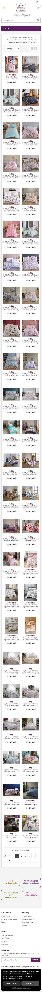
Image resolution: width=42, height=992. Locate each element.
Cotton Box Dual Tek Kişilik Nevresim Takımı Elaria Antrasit (11, 606)
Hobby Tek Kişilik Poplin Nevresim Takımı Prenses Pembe (11, 243)
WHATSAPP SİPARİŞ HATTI (11, 895)
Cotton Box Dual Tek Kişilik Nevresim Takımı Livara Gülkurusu (30, 573)
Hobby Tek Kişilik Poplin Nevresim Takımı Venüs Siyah (11, 342)
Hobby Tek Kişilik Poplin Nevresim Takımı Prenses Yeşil (11, 144)
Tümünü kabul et (30, 983)
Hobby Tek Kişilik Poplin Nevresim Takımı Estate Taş (30, 243)
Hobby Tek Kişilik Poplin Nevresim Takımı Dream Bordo (30, 474)
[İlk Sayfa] (5, 856)
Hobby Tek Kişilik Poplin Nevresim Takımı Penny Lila (30, 276)
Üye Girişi (4, 944)
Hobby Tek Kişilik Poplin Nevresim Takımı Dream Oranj (30, 507)
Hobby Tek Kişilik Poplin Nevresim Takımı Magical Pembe (11, 573)
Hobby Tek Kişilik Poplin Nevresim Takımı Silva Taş (11, 210)
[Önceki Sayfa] (9, 856)
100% (11, 882)
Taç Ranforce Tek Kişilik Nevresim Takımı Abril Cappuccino (30, 705)
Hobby (30, 75)
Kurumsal (6, 913)
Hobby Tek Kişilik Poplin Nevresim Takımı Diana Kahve (30, 210)
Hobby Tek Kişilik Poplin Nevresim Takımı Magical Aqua (11, 441)
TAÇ (11, 669)
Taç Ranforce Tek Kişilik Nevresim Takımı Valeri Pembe (30, 738)
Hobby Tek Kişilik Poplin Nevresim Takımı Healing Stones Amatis (30, 375)
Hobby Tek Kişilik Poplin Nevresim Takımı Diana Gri (30, 309)
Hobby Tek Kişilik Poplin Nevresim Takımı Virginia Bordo (11, 474)
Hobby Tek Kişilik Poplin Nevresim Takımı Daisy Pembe (30, 342)
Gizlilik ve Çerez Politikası (22, 988)
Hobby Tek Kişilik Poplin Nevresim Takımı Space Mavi (11, 375)
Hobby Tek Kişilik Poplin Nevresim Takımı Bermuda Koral (30, 540)
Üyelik (4, 931)
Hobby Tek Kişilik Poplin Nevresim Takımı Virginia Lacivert (30, 441)
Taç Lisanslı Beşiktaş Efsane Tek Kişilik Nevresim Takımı (11, 837)
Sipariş (25, 913)
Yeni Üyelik (5, 938)
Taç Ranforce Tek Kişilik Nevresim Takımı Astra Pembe (11, 738)
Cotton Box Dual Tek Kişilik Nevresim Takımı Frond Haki (11, 639)
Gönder (35, 960)
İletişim (4, 922)
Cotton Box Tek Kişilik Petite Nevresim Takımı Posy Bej (30, 639)
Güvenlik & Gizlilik (28, 919)
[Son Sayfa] (9, 860)
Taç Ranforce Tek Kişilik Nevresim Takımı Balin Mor (11, 804)
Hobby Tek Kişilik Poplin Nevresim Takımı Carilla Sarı (11, 507)
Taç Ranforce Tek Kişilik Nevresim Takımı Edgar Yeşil (11, 705)
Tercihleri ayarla (11, 983)
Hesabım (4, 941)
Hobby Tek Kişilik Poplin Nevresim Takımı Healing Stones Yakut (11, 177)
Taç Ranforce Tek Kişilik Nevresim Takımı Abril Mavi (11, 771)
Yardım (24, 925)
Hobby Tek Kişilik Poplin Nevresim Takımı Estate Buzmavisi (11, 111)
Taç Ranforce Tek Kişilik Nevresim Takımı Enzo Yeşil (30, 771)
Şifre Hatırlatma (7, 935)
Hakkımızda (5, 916)
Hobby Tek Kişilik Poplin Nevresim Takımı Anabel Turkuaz (11, 408)
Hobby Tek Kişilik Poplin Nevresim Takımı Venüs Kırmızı (30, 144)
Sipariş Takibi (27, 916)
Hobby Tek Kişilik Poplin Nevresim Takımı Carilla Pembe (11, 540)
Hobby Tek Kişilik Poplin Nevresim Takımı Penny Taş (30, 408)
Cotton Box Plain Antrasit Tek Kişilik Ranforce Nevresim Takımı (30, 804)
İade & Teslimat (27, 922)
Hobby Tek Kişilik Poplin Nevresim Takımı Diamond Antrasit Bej (30, 78)
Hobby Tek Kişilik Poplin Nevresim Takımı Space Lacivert (30, 111)
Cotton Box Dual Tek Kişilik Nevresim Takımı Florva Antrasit (30, 606)
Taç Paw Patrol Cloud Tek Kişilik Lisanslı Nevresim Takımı (30, 837)
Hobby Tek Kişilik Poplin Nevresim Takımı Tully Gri (11, 309)
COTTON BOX (11, 75)
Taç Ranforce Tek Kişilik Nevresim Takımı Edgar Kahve (11, 672)
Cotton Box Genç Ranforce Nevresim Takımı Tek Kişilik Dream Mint (11, 78)
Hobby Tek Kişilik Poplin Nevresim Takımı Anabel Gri (30, 177)
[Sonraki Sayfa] (5, 860)
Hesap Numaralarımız (9, 919)
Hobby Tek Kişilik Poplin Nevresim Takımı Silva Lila (11, 276)
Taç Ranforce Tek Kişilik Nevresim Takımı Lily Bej (30, 672)
